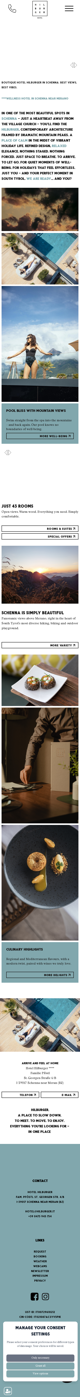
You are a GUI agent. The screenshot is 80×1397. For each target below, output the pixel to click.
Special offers (60, 536)
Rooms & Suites (60, 529)
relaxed (59, 146)
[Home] (40, 10)
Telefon (27, 1095)
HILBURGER (10, 130)
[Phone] (16, 8)
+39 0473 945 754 (40, 1216)
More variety (61, 645)
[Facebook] (34, 1296)
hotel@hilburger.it (40, 1211)
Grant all (40, 1366)
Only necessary (40, 1358)
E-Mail (67, 1095)
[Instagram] (45, 1296)
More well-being (54, 436)
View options (40, 1373)
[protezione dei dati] (8, 1391)
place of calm (15, 141)
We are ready (38, 179)
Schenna (9, 119)
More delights (56, 975)
